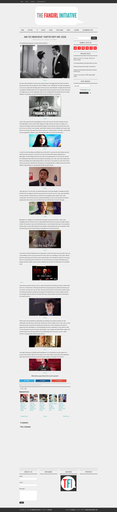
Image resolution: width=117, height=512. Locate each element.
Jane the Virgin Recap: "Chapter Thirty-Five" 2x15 (53, 407)
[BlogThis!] (22, 388)
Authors (30, 30)
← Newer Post (24, 416)
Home (22, 1)
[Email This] (21, 388)
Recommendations (88, 30)
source (45, 80)
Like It (43, 380)
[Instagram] (83, 48)
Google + (59, 380)
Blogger (89, 90)
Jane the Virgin (30, 385)
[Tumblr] (91, 48)
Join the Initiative (41, 1)
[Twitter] (75, 48)
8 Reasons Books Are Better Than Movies (85, 66)
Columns (76, 30)
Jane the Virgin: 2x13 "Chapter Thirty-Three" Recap (61, 407)
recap (35, 385)
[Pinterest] (87, 48)
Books (51, 30)
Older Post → (66, 416)
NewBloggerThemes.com (91, 510)
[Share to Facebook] (25, 388)
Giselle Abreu (24, 385)
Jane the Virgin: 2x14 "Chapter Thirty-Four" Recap (33, 407)
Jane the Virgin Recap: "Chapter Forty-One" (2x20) (45, 36)
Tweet (28, 380)
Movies (43, 30)
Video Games (59, 30)
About (27, 1)
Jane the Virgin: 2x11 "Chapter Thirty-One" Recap (42, 407)
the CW (38, 385)
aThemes (73, 510)
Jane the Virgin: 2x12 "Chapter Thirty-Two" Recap (23, 407)
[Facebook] (79, 48)
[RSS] (95, 48)
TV (37, 30)
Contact (33, 1)
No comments (54, 39)
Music (68, 30)
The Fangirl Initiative (35, 510)
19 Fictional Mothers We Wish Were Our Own (85, 63)
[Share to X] (24, 388)
